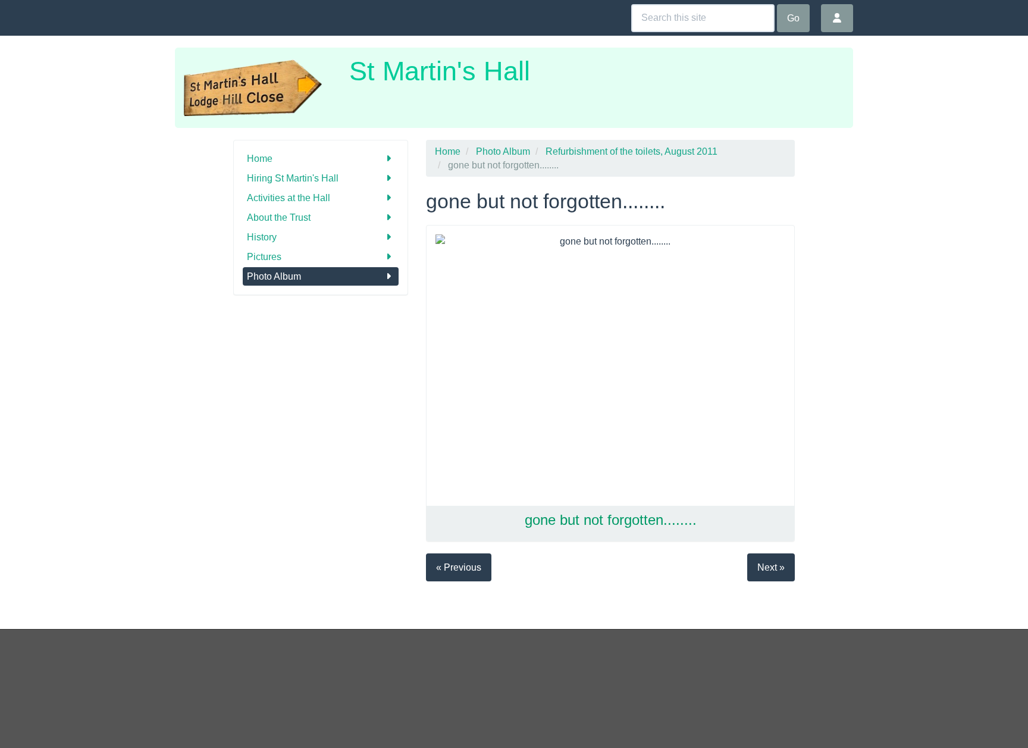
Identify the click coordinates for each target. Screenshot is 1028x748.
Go (793, 18)
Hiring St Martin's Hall (293, 178)
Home (259, 159)
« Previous (458, 567)
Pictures (264, 257)
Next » (771, 567)
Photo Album (274, 276)
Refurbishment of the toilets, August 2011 (631, 151)
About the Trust (279, 217)
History (262, 237)
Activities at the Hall (288, 198)
